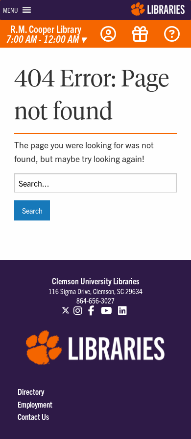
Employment (35, 404)
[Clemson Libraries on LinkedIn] (123, 306)
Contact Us (33, 416)
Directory (31, 391)
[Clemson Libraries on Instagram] (78, 306)
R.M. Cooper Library (46, 34)
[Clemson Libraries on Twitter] (66, 306)
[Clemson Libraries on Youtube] (106, 306)
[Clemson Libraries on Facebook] (91, 306)
